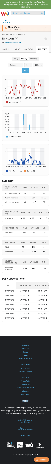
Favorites (6, 22)
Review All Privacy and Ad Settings (25, 421)
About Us (25, 349)
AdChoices (25, 391)
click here (25, 7)
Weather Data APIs (25, 359)
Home (5, 13)
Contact (25, 352)
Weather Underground (29, 445)
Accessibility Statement (25, 388)
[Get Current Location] (42, 13)
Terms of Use (25, 378)
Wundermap (25, 368)
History (42, 49)
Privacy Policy (25, 381)
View (25, 71)
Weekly (24, 59)
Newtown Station (13, 43)
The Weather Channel (20, 445)
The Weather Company (11, 445)
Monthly (33, 59)
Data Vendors (25, 395)
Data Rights (25, 436)
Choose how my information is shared (25, 429)
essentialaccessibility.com (25, 401)
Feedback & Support (25, 372)
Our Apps (25, 345)
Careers (25, 355)
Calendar (29, 49)
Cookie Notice (25, 384)
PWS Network (25, 365)
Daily (16, 59)
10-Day (17, 49)
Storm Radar (39, 445)
